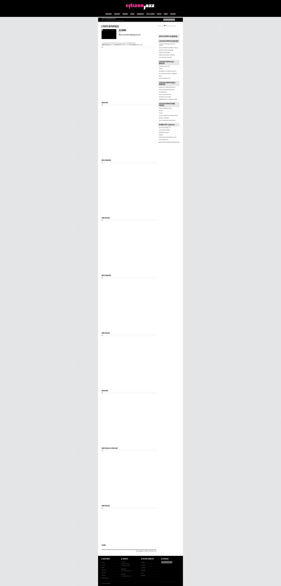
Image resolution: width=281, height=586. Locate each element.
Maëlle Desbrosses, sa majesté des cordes (168, 99)
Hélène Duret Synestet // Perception (167, 55)
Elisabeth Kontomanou (164, 132)
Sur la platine (150, 14)
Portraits (117, 14)
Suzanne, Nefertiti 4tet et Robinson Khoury (168, 47)
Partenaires (104, 570)
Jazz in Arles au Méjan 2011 (165, 127)
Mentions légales (105, 578)
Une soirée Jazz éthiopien (164, 130)
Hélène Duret (175, 41)
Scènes (132, 14)
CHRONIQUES (140, 14)
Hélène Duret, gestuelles (164, 52)
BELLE (160, 76)
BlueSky (143, 562)
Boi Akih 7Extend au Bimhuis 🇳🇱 (166, 50)
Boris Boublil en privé (163, 139)
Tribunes (125, 14)
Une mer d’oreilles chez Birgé (165, 57)
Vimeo (142, 572)
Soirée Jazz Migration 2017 (165, 78)
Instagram (143, 567)
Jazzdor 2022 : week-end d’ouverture (167, 87)
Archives (103, 575)
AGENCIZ (108, 583)
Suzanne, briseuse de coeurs (165, 94)
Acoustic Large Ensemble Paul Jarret (167, 89)
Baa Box (161, 110)
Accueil (103, 562)
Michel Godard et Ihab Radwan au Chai (167, 137)
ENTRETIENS (108, 14)
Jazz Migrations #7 (163, 92)
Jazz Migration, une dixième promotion (167, 71)
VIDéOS (166, 14)
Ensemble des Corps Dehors (165, 96)
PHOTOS (159, 14)
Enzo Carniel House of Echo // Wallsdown (168, 73)
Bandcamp (143, 570)
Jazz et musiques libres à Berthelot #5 (167, 120)
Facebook (143, 565)
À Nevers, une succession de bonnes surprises (167, 44)
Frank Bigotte (140, 551)
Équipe (103, 567)
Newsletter (104, 572)
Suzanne (161, 68)
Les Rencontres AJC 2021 (164, 66)
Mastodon (143, 575)
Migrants (161, 134)
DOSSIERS (173, 14)
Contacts (103, 565)
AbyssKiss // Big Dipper (164, 118)
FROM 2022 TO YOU (135, 35)
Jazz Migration (173, 36)
